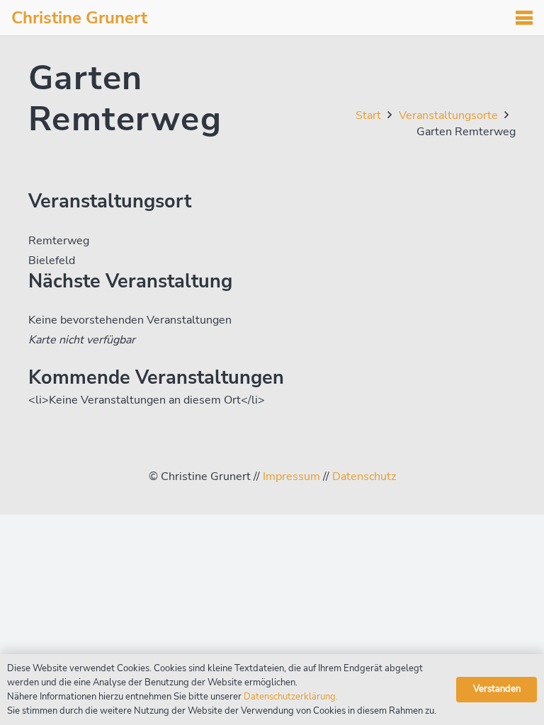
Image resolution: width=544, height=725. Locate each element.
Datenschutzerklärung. (291, 696)
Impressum (291, 476)
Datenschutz (364, 476)
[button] (524, 17)
